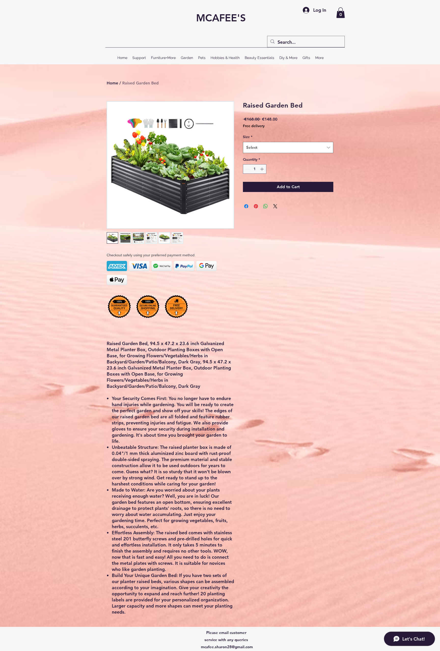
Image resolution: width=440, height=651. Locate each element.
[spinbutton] (254, 169)
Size (247, 137)
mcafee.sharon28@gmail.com (227, 646)
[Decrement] (247, 169)
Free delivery (254, 126)
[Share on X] (275, 206)
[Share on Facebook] (246, 206)
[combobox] (288, 147)
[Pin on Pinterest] (256, 206)
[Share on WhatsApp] (266, 206)
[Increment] (262, 169)
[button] (340, 12)
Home (112, 83)
